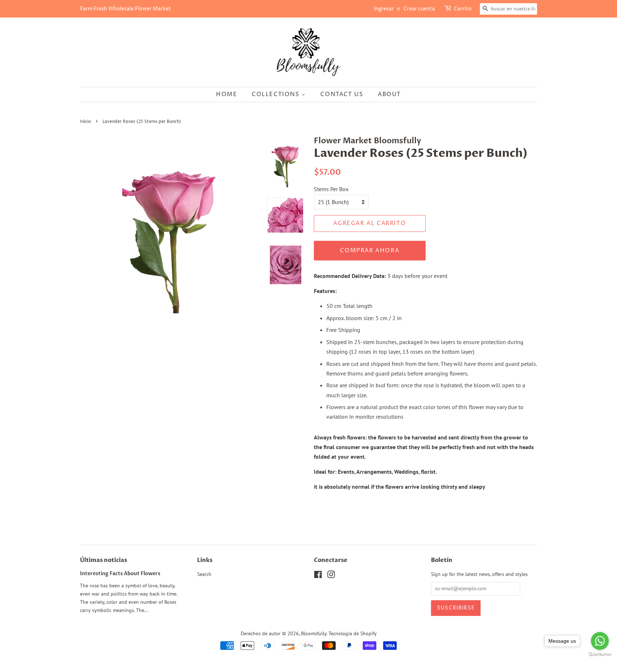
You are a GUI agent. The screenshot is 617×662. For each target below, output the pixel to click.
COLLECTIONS (276, 94)
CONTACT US (341, 94)
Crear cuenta (419, 8)
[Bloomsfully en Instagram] (331, 576)
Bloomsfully (313, 633)
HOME (226, 94)
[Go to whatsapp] (600, 641)
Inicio (85, 122)
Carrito (463, 8)
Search (204, 574)
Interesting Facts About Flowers (120, 574)
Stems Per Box (331, 189)
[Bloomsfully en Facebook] (318, 576)
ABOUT (389, 94)
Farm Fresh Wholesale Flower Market (125, 8)
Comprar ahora (369, 250)
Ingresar (384, 8)
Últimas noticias (103, 560)
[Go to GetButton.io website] (599, 654)
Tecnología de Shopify (352, 633)
